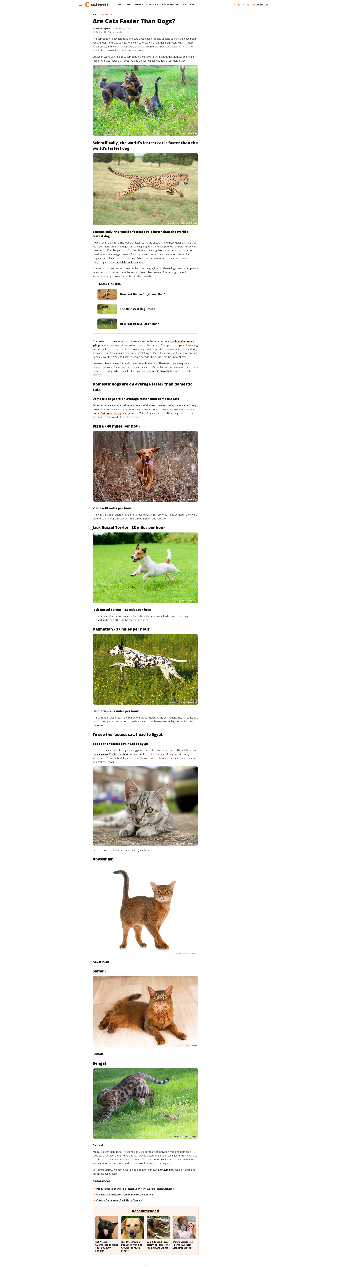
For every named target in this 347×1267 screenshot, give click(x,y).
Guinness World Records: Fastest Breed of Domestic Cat (125, 1194)
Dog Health (106, 14)
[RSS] (248, 4)
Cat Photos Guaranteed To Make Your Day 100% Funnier (106, 1246)
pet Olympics (165, 1169)
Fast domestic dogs (111, 413)
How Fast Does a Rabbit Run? (139, 324)
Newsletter (262, 4)
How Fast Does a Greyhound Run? (142, 294)
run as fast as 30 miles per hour (111, 754)
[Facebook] (235, 4)
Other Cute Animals (146, 4)
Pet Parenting (171, 4)
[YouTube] (239, 4)
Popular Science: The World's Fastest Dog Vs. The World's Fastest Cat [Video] (135, 1188)
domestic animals (159, 371)
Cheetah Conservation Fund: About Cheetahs (119, 1200)
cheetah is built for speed (129, 262)
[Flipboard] (243, 4)
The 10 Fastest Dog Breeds (137, 309)
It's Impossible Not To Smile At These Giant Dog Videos (183, 1245)
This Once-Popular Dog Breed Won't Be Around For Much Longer (131, 1246)
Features (188, 4)
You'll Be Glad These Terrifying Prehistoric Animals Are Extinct (158, 1245)
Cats (127, 4)
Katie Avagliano (103, 28)
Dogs (118, 4)
